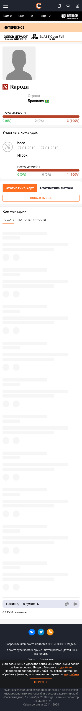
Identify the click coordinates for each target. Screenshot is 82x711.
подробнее (64, 667)
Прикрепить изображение (66, 603)
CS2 (21, 16)
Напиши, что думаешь (22, 604)
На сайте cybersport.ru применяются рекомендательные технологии (41, 651)
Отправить (75, 603)
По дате (8, 219)
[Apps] (59, 5)
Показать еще (41, 198)
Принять (41, 682)
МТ (33, 16)
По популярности (32, 219)
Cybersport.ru (31, 704)
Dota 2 (7, 16)
